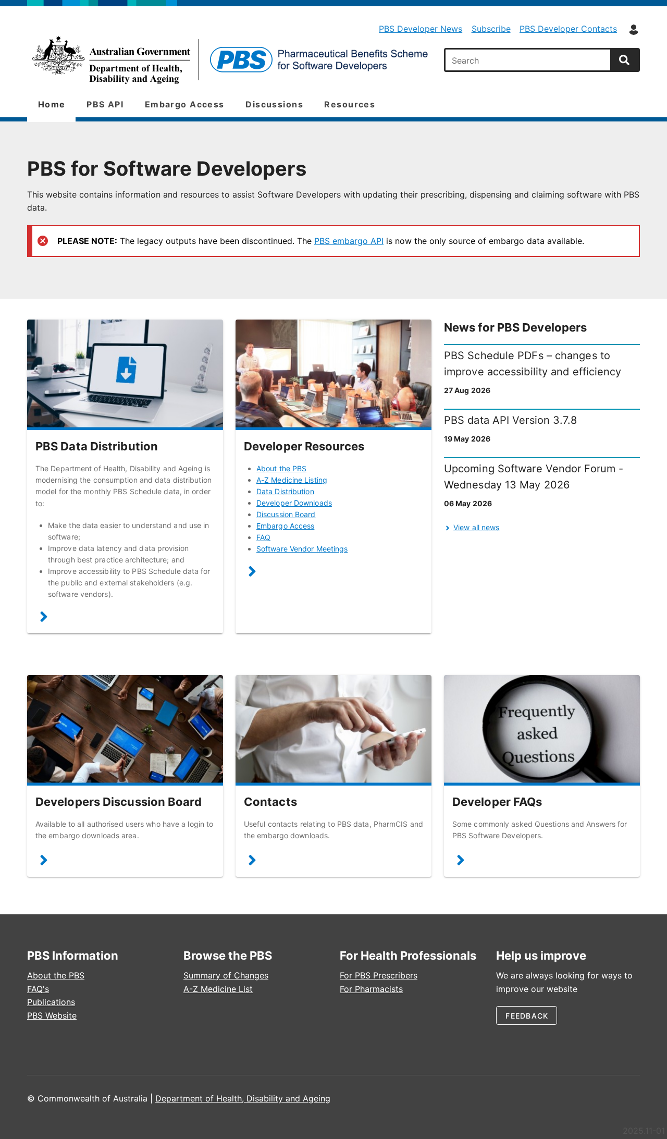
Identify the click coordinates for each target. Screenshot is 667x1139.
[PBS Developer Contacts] (252, 862)
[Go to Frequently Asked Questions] (542, 730)
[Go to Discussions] (125, 730)
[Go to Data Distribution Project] (125, 375)
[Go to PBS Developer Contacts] (333, 730)
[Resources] (252, 573)
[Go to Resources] (333, 375)
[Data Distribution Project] (43, 619)
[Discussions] (43, 862)
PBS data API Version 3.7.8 (510, 420)
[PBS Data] (229, 59)
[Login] (633, 29)
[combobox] (529, 60)
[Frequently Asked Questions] (460, 862)
